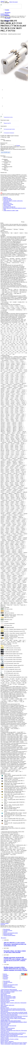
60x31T (16, 540)
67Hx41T (4, 566)
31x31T (20, 371)
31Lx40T (9, 369)
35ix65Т (2, 404)
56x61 (17, 531)
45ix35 (16, 468)
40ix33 (2, 437)
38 (23, 323)
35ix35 (17, 400)
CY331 (7, 307)
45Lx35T (24, 472)
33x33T (23, 394)
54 (24, 326)
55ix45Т (2, 521)
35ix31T (7, 400)
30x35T (2, 367)
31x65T (7, 379)
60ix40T (25, 537)
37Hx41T (14, 423)
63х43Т (8, 555)
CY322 (16, 305)
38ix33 (19, 431)
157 (5, 352)
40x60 (11, 446)
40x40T (22, 443)
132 (15, 350)
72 (8, 332)
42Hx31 (2, 458)
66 (7, 330)
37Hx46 (20, 423)
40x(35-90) (16, 442)
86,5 (3, 339)
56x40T (2, 529)
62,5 (13, 328)
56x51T (2, 531)
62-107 (3, 328)
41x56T (2, 454)
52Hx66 (20, 516)
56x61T (22, 531)
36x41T (12, 416)
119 (17, 347)
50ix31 (2, 496)
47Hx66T (20, 490)
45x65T (2, 478)
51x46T (13, 508)
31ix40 (16, 368)
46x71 (21, 484)
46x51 (6, 482)
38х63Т (2, 435)
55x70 (23, 525)
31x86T (21, 381)
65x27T (4, 558)
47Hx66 (14, 490)
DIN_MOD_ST (17, 293)
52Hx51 (10, 515)
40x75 (21, 447)
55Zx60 (7, 528)
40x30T (2, 443)
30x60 (11, 368)
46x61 (2, 484)
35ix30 (21, 399)
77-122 (15, 335)
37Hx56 (20, 424)
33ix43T (23, 391)
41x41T (17, 451)
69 (7, 331)
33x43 (21, 395)
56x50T (23, 529)
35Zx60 (18, 414)
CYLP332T (4, 309)
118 (13, 347)
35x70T (16, 411)
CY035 (8, 308)
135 (22, 350)
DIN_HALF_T (5, 290)
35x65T (7, 411)
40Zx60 (2, 450)
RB (11, 233)
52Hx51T (16, 515)
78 (23, 335)
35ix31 (2, 400)
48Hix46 (25, 492)
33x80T (7, 398)
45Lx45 (4, 473)
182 (26, 352)
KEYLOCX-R (15, 262)
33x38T (12, 395)
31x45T (22, 373)
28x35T (2, 363)
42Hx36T (20, 458)
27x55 (7, 361)
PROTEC (3, 262)
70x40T (4, 570)
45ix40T (7, 469)
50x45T (7, 501)
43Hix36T (20, 462)
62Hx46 (20, 551)
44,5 (23, 324)
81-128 (18, 336)
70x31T (20, 568)
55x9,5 (2, 528)
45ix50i (12, 470)
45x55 (21, 476)
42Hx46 (10, 459)
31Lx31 (21, 368)
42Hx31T (8, 458)
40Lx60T (10, 442)
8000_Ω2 (9, 260)
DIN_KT (10, 289)
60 (19, 327)
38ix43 (3, 433)
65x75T (23, 560)
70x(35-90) (14, 568)
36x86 (12, 420)
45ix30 (11, 468)
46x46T (22, 481)
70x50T (14, 570)
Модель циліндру (5, 303)
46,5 (3, 326)
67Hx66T (20, 567)
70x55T (19, 570)
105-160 (11, 344)
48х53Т (17, 494)
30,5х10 (7, 363)
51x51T (2, 509)
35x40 (17, 407)
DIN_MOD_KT (23, 290)
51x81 (21, 511)
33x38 (7, 395)
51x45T (7, 508)
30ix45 (18, 364)
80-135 (10, 336)
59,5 (16, 327)
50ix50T (13, 497)
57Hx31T (8, 533)
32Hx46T (20, 386)
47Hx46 (25, 488)
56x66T (7, 532)
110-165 (13, 346)
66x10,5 (17, 562)
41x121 (18, 450)
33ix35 (23, 390)
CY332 (12, 307)
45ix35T (21, 468)
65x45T (4, 559)
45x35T (17, 474)
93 (25, 340)
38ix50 (8, 433)
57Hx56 (8, 536)
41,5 (16, 324)
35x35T (12, 407)
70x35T (25, 568)
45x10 (2, 474)
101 (8, 343)
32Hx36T (21, 384)
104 (3, 344)
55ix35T (8, 520)
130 (8, 350)
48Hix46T (4, 493)
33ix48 (6, 392)
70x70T (13, 571)
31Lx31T (3, 369)
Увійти (10, 1)
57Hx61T (3, 537)
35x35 (7, 407)
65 (4, 330)
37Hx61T (9, 426)
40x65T (7, 447)
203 (13, 354)
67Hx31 (13, 564)
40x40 (17, 443)
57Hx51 (21, 535)
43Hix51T (3, 465)
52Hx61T (14, 516)
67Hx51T (3, 567)
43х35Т (22, 466)
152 (24, 351)
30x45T (22, 367)
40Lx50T (4, 442)
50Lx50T (24, 498)
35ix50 (2, 403)
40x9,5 (11, 449)
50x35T (20, 500)
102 (17, 343)
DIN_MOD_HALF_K (7, 292)
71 (22, 331)
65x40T (19, 558)
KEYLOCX (21, 260)
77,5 (20, 335)
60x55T (18, 541)
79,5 (3, 336)
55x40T (4, 524)
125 (17, 348)
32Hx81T (3, 390)
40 (4, 324)
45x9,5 (7, 480)
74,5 (9, 334)
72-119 (17, 332)
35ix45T (23, 402)
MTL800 (12, 258)
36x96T (22, 420)
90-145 (7, 340)
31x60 (2, 377)
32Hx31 (4, 384)
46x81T (12, 485)
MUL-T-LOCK (5, 233)
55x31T (19, 523)
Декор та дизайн (7, 205)
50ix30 (22, 494)
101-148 (13, 343)
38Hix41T (20, 429)
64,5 (1, 330)
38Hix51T (20, 430)
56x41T (7, 529)
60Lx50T (4, 540)
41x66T (7, 455)
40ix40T (22, 437)
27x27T (16, 360)
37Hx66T (20, 426)
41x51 (12, 453)
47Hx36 (2, 488)
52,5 (21, 326)
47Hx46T (4, 489)
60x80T (16, 544)
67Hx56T (14, 567)
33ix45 (2, 392)
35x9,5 (16, 412)
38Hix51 (14, 430)
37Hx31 (8, 422)
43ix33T (18, 465)
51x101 (7, 506)
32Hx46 (14, 386)
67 (24, 330)
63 (16, 328)
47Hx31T (21, 486)
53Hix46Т (21, 517)
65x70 (8, 560)
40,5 (12, 324)
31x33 (25, 371)
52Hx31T (20, 512)
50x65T (22, 502)
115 (1, 347)
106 (15, 344)
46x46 (17, 481)
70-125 (18, 331)
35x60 (16, 410)
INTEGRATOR (17, 261)
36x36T (2, 416)
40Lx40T (14, 441)
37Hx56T (3, 426)
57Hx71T (9, 537)
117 (10, 347)
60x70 (17, 543)
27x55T (12, 361)
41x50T (7, 453)
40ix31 (17, 435)
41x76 (21, 455)
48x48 (2, 494)
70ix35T (2, 568)
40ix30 (12, 435)
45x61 (17, 477)
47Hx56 (21, 489)
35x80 (2, 412)
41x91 (11, 457)
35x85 (11, 412)
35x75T (22, 411)
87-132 (10, 339)
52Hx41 (14, 513)
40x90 (16, 449)
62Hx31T (14, 549)
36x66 (7, 419)
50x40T (2, 501)
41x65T (22, 454)
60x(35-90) (10, 540)
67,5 (1, 331)
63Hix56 (2, 555)
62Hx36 (20, 549)
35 (16, 323)
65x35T (14, 558)
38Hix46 (2, 430)
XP (10, 302)
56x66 (2, 532)
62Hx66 (10, 554)
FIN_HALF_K (23, 292)
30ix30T (18, 363)
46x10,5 (18, 480)
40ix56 (7, 439)
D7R (2, 261)
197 (10, 354)
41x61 (12, 454)
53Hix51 (2, 519)
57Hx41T (4, 535)
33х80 (6, 399)
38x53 (17, 434)
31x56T (22, 376)
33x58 (12, 396)
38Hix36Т (8, 429)
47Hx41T (20, 488)
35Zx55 (13, 414)
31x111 (10, 371)
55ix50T (13, 521)
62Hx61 (25, 552)
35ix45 (18, 402)
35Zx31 (2, 414)
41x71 (11, 455)
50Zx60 (23, 505)
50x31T (15, 500)
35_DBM (3, 308)
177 (22, 352)
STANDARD (4, 311)
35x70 (11, 411)
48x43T (22, 493)
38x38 (2, 434)
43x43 (7, 466)
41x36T (2, 451)
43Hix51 (21, 463)
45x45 (2, 476)
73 (24, 332)
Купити (18, 145)
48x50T (7, 494)
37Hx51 (8, 424)
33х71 (2, 399)
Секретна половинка (7, 229)
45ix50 (6, 470)
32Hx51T (4, 387)
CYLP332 (24, 308)
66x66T (7, 564)
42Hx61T (3, 462)
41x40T (7, 451)
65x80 (2, 562)
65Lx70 (12, 556)
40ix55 (22, 438)
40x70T (16, 447)
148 (17, 351)
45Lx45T (9, 473)
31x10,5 (5, 371)
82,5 (8, 338)
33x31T (13, 394)
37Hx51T (14, 424)
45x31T (12, 474)
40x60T (16, 446)
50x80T (2, 505)
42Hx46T (16, 459)
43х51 (2, 468)
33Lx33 (22, 392)
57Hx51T (3, 536)
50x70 (2, 504)
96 (13, 342)
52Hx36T (8, 513)
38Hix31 (15, 427)
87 (6, 339)
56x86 (17, 532)
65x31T (9, 558)
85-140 (21, 338)
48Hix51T (16, 493)
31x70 (21, 379)
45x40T (22, 474)
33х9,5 (11, 399)
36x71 (17, 419)
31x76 (2, 381)
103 (26, 343)
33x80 (2, 398)
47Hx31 (15, 486)
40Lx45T (25, 441)
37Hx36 (20, 422)
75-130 (21, 334)
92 (17, 340)
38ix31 (14, 431)
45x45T (7, 476)
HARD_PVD (21, 302)
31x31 (15, 371)
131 (12, 350)
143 (6, 351)
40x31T (7, 443)
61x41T (2, 547)
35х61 (23, 414)
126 (21, 348)
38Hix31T (20, 427)
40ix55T (2, 439)
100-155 (4, 343)
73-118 (2, 334)
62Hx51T (14, 552)
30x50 (2, 368)
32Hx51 (25, 386)
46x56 (16, 482)
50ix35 (6, 496)
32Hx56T (16, 387)
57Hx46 (10, 535)
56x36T (23, 528)
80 (6, 336)
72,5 (21, 332)
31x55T (12, 376)
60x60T (2, 543)
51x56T (12, 509)
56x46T (18, 529)
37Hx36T (3, 423)
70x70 (8, 571)
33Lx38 (2, 394)
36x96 (17, 420)
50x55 (22, 501)
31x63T (22, 377)
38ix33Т (24, 431)
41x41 (12, 451)
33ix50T (12, 392)
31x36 (13, 372)
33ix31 (8, 390)
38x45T (12, 434)
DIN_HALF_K (23, 289)
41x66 (2, 455)
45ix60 (2, 472)
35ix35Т (22, 400)
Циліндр (16, 229)
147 (13, 351)
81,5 (23, 336)
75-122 (16, 334)
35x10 (16, 406)
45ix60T (7, 472)
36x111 (12, 415)
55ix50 (7, 521)
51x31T (13, 506)
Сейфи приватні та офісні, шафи (10, 210)
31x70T (2, 380)
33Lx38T (8, 394)
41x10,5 (13, 450)
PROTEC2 (3, 260)
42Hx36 (14, 458)
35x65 (2, 411)
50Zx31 (12, 505)
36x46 (17, 416)
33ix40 (7, 391)
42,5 (19, 324)
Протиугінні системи (8, 204)
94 (2, 342)
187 (3, 354)
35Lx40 (24, 404)
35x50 (11, 408)
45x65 (21, 477)
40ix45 (2, 438)
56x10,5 (12, 528)
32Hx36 (15, 384)
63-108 (20, 328)
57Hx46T (16, 535)
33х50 (16, 398)
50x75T (16, 504)
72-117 (12, 332)
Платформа (3, 235)
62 (26, 327)
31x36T (18, 372)
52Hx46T (4, 515)
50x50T (17, 501)
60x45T (7, 541)
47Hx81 (13, 492)
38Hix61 (9, 431)
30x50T (7, 368)
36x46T (22, 416)
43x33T (2, 466)
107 (19, 344)
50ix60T (2, 498)
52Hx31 (15, 512)
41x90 (6, 457)
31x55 (7, 376)
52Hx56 (21, 515)
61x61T (2, 548)
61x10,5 (12, 545)
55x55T (24, 524)
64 (24, 328)
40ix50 (12, 438)
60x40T (2, 541)
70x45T (9, 570)
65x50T (9, 559)
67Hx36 (18, 564)
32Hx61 (21, 387)
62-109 (8, 328)
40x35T (13, 443)
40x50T (21, 445)
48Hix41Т (19, 492)
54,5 (1, 327)
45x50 (11, 476)
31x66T (16, 379)
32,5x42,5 (17, 383)
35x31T (2, 407)
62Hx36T (3, 551)
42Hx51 (21, 459)
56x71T (12, 532)
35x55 (2, 410)
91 (11, 340)
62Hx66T (16, 554)
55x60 (3, 525)
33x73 (21, 396)
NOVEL (8, 262)
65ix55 (2, 556)
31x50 (11, 375)
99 (22, 342)
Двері (4, 209)
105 (6, 344)
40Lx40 (8, 441)
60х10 (7, 545)
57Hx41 (25, 533)
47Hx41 (14, 488)
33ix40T (13, 391)
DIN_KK (4, 289)
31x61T (16, 377)
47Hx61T (9, 490)
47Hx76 (8, 492)
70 (14, 331)
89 (17, 339)
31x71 (7, 380)
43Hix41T (8, 463)
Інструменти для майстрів (9, 206)
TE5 (11, 261)
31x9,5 (2, 383)
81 (14, 336)
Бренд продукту (4, 231)
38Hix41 (14, 429)
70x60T (25, 570)
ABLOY (16, 233)
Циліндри (5, 197)
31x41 (7, 373)
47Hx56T (3, 490)
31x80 (6, 381)
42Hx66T (9, 462)
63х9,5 (13, 555)
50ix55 (18, 497)
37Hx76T (3, 427)
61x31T (17, 545)
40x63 (21, 446)
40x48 (11, 445)
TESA (26, 233)
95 (5, 342)
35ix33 (12, 400)
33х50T (21, 398)
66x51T (18, 563)
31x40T (2, 373)
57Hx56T (14, 536)
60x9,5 (21, 544)
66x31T (22, 562)
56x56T (12, 531)
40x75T (2, 449)
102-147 (22, 343)
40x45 (2, 445)
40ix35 (6, 437)
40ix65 (18, 439)
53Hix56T (8, 519)
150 (20, 351)
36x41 (7, 416)
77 (11, 335)
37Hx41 (8, 423)
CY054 (13, 308)
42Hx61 (20, 461)
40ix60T (13, 439)
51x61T (22, 509)
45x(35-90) (21, 473)
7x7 (23, 261)
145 (10, 351)
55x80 (17, 527)
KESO (21, 233)
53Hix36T (14, 517)
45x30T (7, 474)
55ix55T (23, 521)
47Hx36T (8, 488)
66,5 (21, 330)
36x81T (7, 420)
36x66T (12, 419)
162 (12, 352)
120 (20, 347)
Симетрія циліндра (5, 355)
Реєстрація (15, 1)
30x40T (12, 367)
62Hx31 (8, 549)
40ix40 (11, 437)
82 (26, 336)
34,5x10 (16, 399)
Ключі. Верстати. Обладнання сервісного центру (14, 208)
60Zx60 (2, 545)
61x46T (7, 547)
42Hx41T (4, 459)
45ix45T (23, 469)
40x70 (11, 447)
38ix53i (18, 433)
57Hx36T (20, 533)
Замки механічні (7, 198)
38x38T (7, 434)
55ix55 (18, 521)
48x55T (12, 494)
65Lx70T (18, 556)
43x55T (12, 466)
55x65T (18, 525)
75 (12, 334)
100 (26, 342)
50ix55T (23, 497)
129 (5, 350)
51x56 (7, 509)
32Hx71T (14, 388)
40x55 (2, 446)
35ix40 (2, 402)
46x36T (7, 481)
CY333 (17, 307)
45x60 (7, 477)
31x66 (11, 379)
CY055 (18, 308)
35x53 (21, 408)
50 (14, 326)
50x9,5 (7, 505)
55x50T (14, 524)
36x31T (18, 415)
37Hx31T (14, 422)
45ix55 (22, 470)
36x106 (7, 415)
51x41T (2, 508)
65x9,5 (11, 562)
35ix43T (13, 402)
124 (14, 348)
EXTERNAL (19, 309)
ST (24, 309)
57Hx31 (2, 533)
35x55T (7, 410)
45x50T (16, 476)
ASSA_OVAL (9, 293)
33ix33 (13, 390)
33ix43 (18, 391)
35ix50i (7, 403)
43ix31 (8, 465)
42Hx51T (3, 461)
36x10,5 (2, 415)
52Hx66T (3, 517)
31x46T (7, 375)
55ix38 (12, 520)
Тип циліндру (4, 263)
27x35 (21, 360)
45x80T (2, 480)
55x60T (8, 525)
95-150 (9, 342)
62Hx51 (8, 552)
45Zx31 (12, 480)
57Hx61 (20, 536)
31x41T (12, 373)
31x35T (8, 372)
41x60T (7, 454)
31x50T (16, 375)
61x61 (23, 547)
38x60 (21, 434)
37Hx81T (9, 427)
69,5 (11, 331)
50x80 (21, 504)
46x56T (21, 482)
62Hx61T (4, 554)
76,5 (8, 335)
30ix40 (7, 364)
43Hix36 (15, 462)
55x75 (7, 527)
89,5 (21, 339)
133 (19, 350)
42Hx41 (25, 458)
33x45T (7, 396)
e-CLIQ (6, 261)
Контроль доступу (7, 203)
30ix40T (13, 364)
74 (6, 334)
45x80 (21, 478)
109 (5, 346)
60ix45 (3, 539)
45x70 (7, 478)
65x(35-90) (24, 556)
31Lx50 (14, 369)
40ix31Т (23, 435)
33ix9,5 (17, 392)
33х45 (11, 398)
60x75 (2, 544)
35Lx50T (4, 406)
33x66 (17, 396)
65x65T (4, 560)
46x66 (11, 484)
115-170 (6, 347)
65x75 (18, 560)
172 (19, 352)
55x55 (19, 524)
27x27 (11, 360)
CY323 (21, 305)
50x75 (11, 504)
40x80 (7, 449)
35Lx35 (13, 404)
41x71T (16, 455)
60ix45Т (9, 539)
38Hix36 (2, 429)
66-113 (11, 330)
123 (10, 348)
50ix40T (22, 496)
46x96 (22, 485)
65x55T (14, 559)
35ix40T (7, 402)
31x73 (11, 380)
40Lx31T (23, 439)
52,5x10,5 (3, 512)
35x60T (21, 410)
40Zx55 (21, 449)
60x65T (12, 543)
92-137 (21, 340)
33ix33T (18, 390)
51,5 (17, 326)
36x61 (21, 418)
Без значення (5, 258)
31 (10, 323)
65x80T (7, 562)
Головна (7, 9)
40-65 (8, 324)
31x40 (23, 372)
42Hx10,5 (22, 457)
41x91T (16, 457)
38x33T (23, 433)
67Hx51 (21, 566)
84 (14, 338)
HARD (14, 302)
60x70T (22, 543)
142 (3, 351)
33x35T (2, 395)
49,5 (11, 326)
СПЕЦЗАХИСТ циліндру (7, 294)
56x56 (7, 531)
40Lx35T (3, 441)
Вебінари (7, 15)
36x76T (2, 420)
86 (25, 338)
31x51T (2, 376)
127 (24, 348)
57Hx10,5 (22, 532)
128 (1, 350)
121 (24, 347)
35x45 (2, 408)
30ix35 (23, 363)
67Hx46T (16, 566)
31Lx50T (20, 369)
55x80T (22, 527)
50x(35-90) (4, 500)
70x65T (4, 571)
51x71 (11, 511)
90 (24, 339)
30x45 (17, 367)
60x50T (13, 541)
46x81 (7, 485)
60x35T (22, 540)
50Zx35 (17, 505)
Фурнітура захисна (7, 199)
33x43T (2, 396)
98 (19, 342)
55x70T (2, 527)
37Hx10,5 (3, 422)
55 (4, 327)
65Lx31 (7, 556)
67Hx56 (8, 567)
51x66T (7, 511)
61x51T (13, 547)
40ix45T (7, 438)
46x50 (2, 482)
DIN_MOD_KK (14, 290)
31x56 (17, 376)
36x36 (22, 415)
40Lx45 (19, 441)
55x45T (9, 524)
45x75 (17, 478)
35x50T (16, 408)
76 (25, 334)
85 (17, 338)
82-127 (3, 338)
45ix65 (12, 472)
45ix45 (12, 469)
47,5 (7, 326)
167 (15, 352)
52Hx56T (3, 516)
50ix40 (17, 496)
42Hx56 (8, 461)
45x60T (12, 477)
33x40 (17, 395)
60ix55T (25, 539)
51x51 (23, 508)
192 (6, 354)
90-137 (2, 340)
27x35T (2, 361)
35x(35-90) (10, 406)
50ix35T (12, 496)
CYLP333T (11, 309)
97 (16, 342)
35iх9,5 (7, 404)
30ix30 (12, 363)
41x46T (2, 453)
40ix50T (18, 438)
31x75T (21, 380)
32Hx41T (8, 386)
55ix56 (2, 523)
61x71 (17, 548)
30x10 (7, 365)
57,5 (12, 327)
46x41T (13, 481)
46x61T (7, 484)
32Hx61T (3, 388)
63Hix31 (22, 554)
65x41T (25, 558)
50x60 (7, 502)
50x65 (17, 502)
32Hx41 (2, 386)
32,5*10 (12, 383)
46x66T (16, 484)
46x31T (2, 481)
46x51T (11, 482)
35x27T (21, 406)
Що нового (7, 12)
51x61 (17, 509)
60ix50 (14, 539)
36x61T (2, 419)
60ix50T (19, 539)
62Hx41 (8, 551)
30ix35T (2, 364)
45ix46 (2, 470)
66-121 (16, 330)
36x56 (11, 418)
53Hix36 (8, 517)
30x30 (12, 365)
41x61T (17, 454)
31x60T (7, 377)
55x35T (24, 523)
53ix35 (14, 519)
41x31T (23, 450)
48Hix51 (10, 493)
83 (11, 338)
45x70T (12, 478)
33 (13, 323)
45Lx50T (15, 473)
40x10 (22, 442)
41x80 (2, 457)
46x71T (2, 485)
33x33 (18, 394)
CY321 (11, 305)
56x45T (13, 529)
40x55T (7, 446)
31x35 (3, 372)
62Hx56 (20, 552)
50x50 (12, 501)
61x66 (7, 548)
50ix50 (7, 497)
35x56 (11, 410)
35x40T (22, 407)
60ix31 (19, 537)
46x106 (23, 480)
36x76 (21, 419)
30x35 (22, 365)
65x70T (13, 560)
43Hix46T (15, 463)
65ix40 (17, 555)
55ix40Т (18, 520)
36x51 (2, 418)
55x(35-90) (7, 523)
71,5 (5, 332)
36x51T (7, 418)
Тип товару (3, 227)
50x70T (7, 504)
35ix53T (18, 403)
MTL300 (15, 260)
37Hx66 (14, 426)
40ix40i (16, 437)
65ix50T (23, 555)
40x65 (2, 447)
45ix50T (17, 470)
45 (26, 324)
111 (17, 346)
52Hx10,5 (9, 512)
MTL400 (24, 258)
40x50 (16, 445)
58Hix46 (15, 537)
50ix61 (7, 498)
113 (24, 346)
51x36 (17, 506)
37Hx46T (3, 424)
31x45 (17, 373)
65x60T (19, 559)
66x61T (2, 564)
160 (8, 352)
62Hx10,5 (3, 549)
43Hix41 (2, 463)
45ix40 (2, 469)
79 (26, 335)
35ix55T (23, 403)
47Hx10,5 (3, 486)
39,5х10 (7, 435)
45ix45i (17, 469)
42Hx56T (14, 461)
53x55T (2, 520)
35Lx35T (19, 404)
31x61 (11, 377)
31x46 (2, 375)
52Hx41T (20, 513)
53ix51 (19, 519)
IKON (3, 234)
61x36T (23, 545)
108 (22, 344)
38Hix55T (3, 431)
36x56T (16, 418)
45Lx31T (18, 472)
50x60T (12, 502)
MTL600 (18, 258)
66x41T (7, 563)
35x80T (7, 412)
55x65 (13, 525)
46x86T (17, 485)
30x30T (17, 365)
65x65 (24, 559)
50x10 (10, 500)
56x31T (18, 528)
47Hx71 (2, 492)
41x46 (22, 451)
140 (26, 350)
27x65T (22, 361)
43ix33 (13, 465)
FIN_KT (16, 292)
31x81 (16, 381)
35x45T (7, 408)
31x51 (21, 375)
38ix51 (13, 433)
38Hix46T (8, 430)
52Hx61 (8, 516)
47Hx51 (10, 489)
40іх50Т (8, 450)
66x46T (13, 563)
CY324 (2, 307)
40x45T (7, 445)
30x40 (7, 367)
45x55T (2, 477)
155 (1, 352)
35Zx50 (7, 414)
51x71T (16, 511)
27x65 (17, 361)
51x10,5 (2, 506)
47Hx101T (9, 486)
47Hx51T (16, 489)
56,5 (8, 327)
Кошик (2, 1)
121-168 (2, 348)
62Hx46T (3, 552)
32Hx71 (8, 388)
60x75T (7, 544)
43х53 (6, 468)
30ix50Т (2, 365)
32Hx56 (10, 387)
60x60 (23, 541)
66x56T (23, 563)
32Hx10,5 (24, 383)
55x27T (14, 523)
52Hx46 (25, 513)
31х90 (6, 383)
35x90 (21, 412)
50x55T (2, 502)
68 (4, 331)
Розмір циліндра (4, 312)
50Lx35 (12, 498)
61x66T (12, 548)
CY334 (22, 307)
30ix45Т (23, 364)
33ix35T (2, 391)
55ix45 (23, 520)
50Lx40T (18, 498)
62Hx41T (14, 551)
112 (20, 346)
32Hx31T (10, 384)
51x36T (22, 506)
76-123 (3, 335)
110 (8, 346)
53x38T (24, 519)
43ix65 (23, 465)
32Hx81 (20, 388)
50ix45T (2, 497)
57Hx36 (14, 533)
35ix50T (12, 403)
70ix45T (8, 568)
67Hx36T (24, 564)
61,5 (23, 327)
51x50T (18, 508)
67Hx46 (10, 566)
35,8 (20, 323)
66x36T (2, 563)
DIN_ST (16, 289)
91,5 (14, 340)
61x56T (18, 547)
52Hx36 (2, 513)
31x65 (2, 379)
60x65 (7, 543)
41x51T (17, 453)
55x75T (12, 527)
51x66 (2, 511)
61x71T (22, 548)
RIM (3, 293)
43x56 (17, 466)
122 (7, 348)
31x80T (11, 381)
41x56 (22, 453)
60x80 (11, 544)
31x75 (16, 380)
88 (14, 339)
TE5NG (22, 262)
